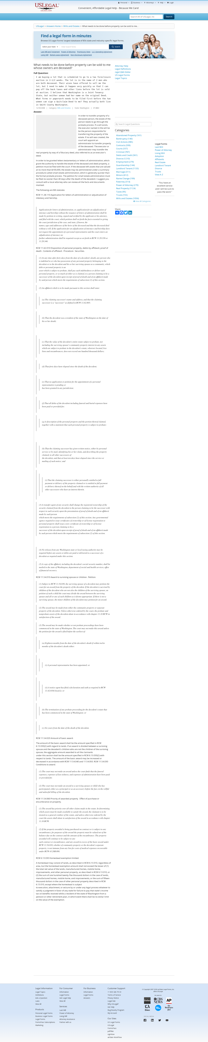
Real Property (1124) (126, 188)
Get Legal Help (65, 998)
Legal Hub (111, 1001)
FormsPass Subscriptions (45, 1022)
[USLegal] (47, 3)
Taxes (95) (121, 191)
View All (38, 1004)
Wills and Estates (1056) (127, 198)
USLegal (40, 26)
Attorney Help (121, 65)
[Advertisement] (56, 132)
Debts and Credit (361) (126, 155)
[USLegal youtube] (167, 1020)
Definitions (39, 995)
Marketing (39, 1025)
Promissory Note (83, 52)
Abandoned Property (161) (128, 135)
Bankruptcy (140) (124, 138)
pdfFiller (111, 1031)
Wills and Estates (71, 26)
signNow (111, 1034)
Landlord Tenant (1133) (127, 168)
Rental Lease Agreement (59, 55)
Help (161, 2)
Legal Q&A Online (122, 72)
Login (171, 2)
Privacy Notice (113, 998)
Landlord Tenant (163, 165)
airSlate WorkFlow (115, 1037)
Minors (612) (122, 175)
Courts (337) (122, 148)
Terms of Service (114, 995)
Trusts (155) (122, 195)
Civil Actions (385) (124, 142)
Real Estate (160, 162)
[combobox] (50, 46)
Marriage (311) (123, 171)
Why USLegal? (113, 1004)
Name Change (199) (125, 178)
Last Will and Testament (50, 52)
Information (64, 992)
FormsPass (112, 1028)
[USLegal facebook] (145, 1020)
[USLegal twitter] (159, 1020)
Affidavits (159, 159)
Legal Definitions (123, 68)
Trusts (158, 171)
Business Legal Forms (44, 1016)
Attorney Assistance (67, 1019)
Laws (37, 1001)
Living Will (44, 55)
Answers (87, 998)
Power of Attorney (68, 52)
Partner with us (65, 1022)
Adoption (159, 156)
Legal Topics (121, 78)
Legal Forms (40, 1019)
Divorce (158, 168)
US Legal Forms (122, 75)
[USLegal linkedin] (152, 1020)
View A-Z (159, 174)
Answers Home (53, 26)
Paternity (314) (123, 181)
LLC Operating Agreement (102, 52)
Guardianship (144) (125, 165)
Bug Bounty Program (116, 1010)
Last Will (159, 147)
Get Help (111, 1007)
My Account (112, 1013)
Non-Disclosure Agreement (81, 55)
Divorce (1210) (123, 158)
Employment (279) (125, 161)
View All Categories (143, 201)
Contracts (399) (123, 145)
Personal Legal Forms (43, 1013)
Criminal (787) (123, 152)
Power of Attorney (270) (127, 185)
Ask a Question (41, 998)
